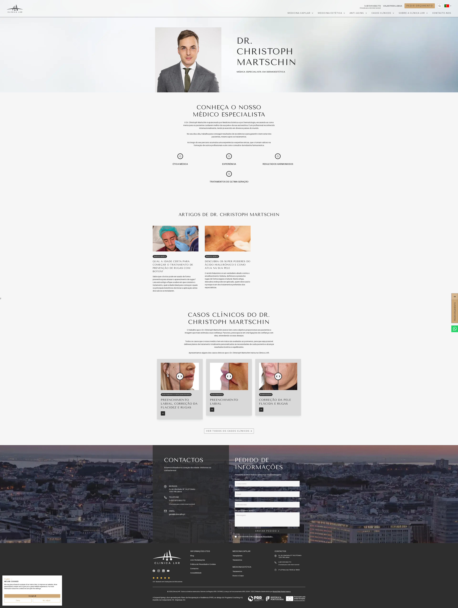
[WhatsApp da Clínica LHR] (454, 328)
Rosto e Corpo (238, 576)
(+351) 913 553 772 (372, 6)
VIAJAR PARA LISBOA (392, 6)
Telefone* (238, 500)
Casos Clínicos (381, 13)
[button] (8, 579)
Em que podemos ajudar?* (245, 511)
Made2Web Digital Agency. (282, 591)
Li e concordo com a (255, 537)
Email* (237, 490)
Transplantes (237, 556)
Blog (192, 556)
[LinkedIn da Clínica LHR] (163, 571)
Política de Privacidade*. (263, 537)
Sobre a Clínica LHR (412, 13)
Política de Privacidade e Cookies (203, 564)
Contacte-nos (441, 13)
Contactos (194, 568)
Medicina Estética (330, 13)
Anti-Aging (357, 13)
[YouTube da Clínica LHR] (168, 571)
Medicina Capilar (299, 13)
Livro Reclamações (197, 560)
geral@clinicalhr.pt (177, 514)
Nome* (237, 479)
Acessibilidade (195, 573)
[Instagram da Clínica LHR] (158, 571)
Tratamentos (237, 560)
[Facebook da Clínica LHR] (154, 571)
